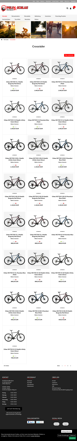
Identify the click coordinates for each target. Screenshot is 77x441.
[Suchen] (67, 8)
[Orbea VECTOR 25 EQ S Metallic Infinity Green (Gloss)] (14, 297)
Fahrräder (4, 16)
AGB (53, 386)
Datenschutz (55, 384)
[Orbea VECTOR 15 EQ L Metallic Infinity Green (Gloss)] (14, 144)
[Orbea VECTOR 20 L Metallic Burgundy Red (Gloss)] (14, 221)
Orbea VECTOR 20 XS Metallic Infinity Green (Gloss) (38, 273)
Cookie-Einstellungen (63, 435)
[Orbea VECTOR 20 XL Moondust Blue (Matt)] (14, 259)
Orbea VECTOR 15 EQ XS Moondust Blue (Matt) (62, 197)
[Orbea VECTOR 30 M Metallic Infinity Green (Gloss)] (14, 335)
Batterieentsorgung (56, 388)
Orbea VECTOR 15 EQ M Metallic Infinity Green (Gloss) (38, 159)
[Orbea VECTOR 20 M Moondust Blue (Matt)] (62, 221)
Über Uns (67, 1)
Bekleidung (38, 16)
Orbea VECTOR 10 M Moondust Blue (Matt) (62, 82)
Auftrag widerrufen (66, 431)
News (37, 1)
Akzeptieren (72, 438)
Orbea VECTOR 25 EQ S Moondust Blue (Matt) (38, 312)
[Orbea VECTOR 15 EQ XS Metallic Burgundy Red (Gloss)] (14, 183)
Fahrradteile (27, 16)
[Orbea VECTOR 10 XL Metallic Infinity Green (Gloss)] (62, 106)
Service (42, 1)
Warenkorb (48, 1)
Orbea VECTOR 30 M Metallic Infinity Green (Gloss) (14, 350)
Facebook (56, 424)
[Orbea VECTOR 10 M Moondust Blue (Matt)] (62, 68)
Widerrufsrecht (30, 386)
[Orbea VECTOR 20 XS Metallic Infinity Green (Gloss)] (38, 259)
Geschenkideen (6, 19)
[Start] (1, 39)
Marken (36, 19)
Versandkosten (30, 384)
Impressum (54, 382)
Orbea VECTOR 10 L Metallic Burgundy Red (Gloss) (14, 82)
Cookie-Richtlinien (35, 436)
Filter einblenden (69, 55)
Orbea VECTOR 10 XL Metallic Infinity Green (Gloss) (62, 121)
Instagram (65, 424)
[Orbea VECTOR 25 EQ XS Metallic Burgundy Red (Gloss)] (62, 297)
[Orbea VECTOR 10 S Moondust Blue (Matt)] (38, 106)
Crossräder (12, 39)
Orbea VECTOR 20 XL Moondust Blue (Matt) (15, 273)
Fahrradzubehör (16, 16)
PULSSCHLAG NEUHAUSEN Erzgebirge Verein (62, 389)
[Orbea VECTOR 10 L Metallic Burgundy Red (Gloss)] (14, 68)
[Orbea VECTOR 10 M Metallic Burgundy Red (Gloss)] (38, 68)
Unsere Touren (55, 1)
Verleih (61, 1)
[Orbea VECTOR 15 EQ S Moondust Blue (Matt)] (62, 144)
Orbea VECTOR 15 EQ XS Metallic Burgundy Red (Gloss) (14, 197)
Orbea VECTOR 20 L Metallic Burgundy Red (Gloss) (14, 235)
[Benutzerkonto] (70, 8)
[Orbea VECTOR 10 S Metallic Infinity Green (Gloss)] (14, 106)
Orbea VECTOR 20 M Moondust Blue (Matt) (62, 235)
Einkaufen (73, 1)
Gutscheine (48, 16)
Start (34, 1)
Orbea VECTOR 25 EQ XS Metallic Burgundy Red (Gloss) (62, 312)
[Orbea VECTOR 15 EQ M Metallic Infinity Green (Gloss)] (38, 144)
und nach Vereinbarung (13, 409)
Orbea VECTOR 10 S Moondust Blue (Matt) (38, 121)
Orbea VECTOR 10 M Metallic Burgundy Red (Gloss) (38, 82)
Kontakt (54, 380)
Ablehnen (72, 435)
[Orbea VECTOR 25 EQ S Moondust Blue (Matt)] (38, 297)
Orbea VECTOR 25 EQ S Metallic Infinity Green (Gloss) (14, 312)
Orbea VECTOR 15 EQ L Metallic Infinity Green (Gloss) (14, 159)
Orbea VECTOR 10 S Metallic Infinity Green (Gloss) (14, 121)
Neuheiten (27, 19)
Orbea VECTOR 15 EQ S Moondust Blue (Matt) (62, 159)
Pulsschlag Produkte (60, 16)
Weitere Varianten (15, 85)
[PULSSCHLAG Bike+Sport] (14, 8)
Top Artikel (17, 19)
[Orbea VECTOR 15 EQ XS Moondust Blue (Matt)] (62, 183)
